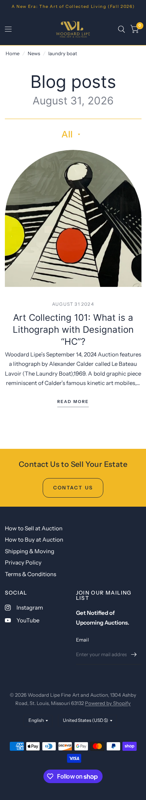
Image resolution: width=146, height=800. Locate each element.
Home (12, 53)
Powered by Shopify (108, 703)
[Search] (121, 29)
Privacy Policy (23, 562)
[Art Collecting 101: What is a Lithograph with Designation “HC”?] (73, 218)
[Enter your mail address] (134, 654)
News (34, 53)
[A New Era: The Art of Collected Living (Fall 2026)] (73, 6)
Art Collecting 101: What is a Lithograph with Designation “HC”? (73, 329)
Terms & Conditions (30, 574)
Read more (73, 402)
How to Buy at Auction (34, 539)
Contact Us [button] (73, 488)
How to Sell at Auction (34, 528)
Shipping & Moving (29, 551)
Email (82, 640)
